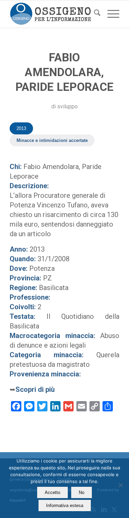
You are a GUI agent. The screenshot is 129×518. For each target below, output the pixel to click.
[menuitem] (93, 14)
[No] (120, 485)
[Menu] (109, 14)
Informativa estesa (64, 505)
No (81, 492)
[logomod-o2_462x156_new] (53, 14)
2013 (21, 128)
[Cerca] (93, 14)
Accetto (52, 492)
